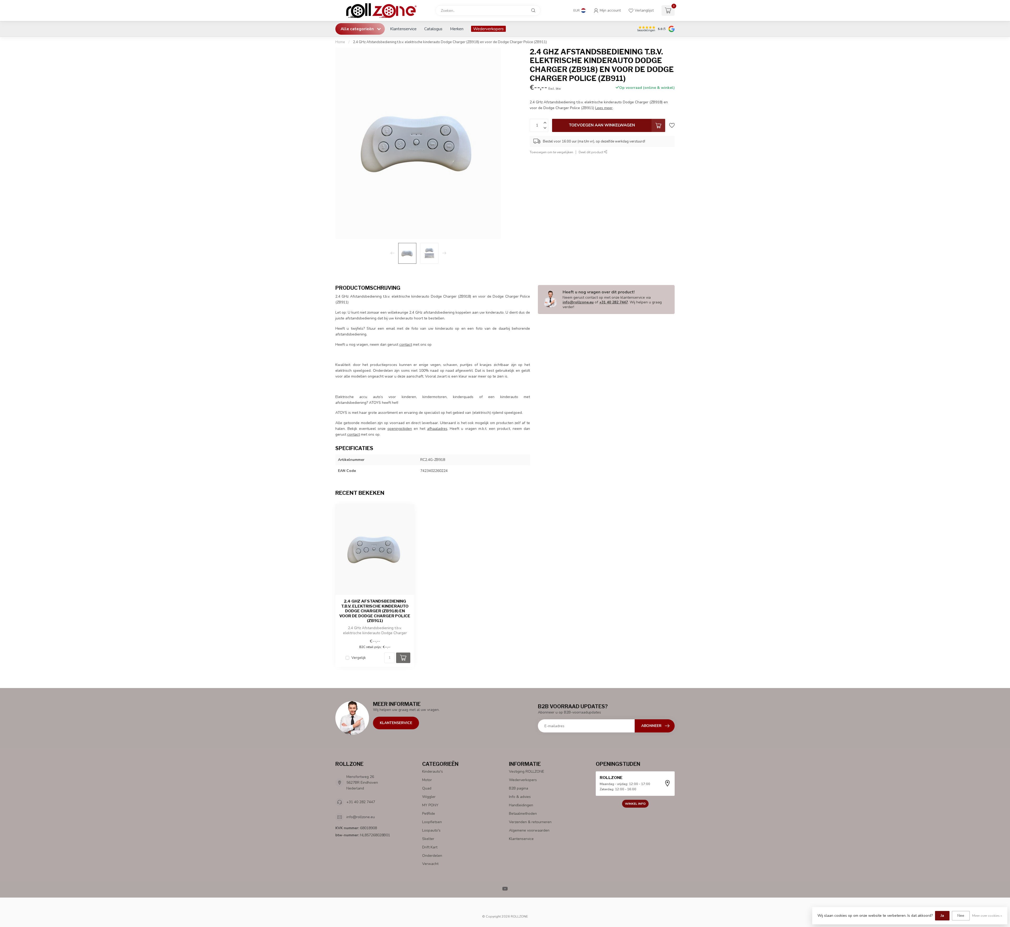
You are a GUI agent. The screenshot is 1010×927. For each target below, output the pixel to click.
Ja (942, 915)
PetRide (428, 813)
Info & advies (520, 796)
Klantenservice (403, 29)
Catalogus (433, 29)
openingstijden (399, 428)
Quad (426, 788)
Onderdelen (432, 855)
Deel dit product (591, 152)
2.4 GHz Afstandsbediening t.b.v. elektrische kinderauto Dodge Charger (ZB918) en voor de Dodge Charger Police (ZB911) (450, 42)
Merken (456, 29)
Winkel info (635, 804)
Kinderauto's (432, 771)
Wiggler (429, 796)
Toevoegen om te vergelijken (551, 152)
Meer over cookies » (987, 915)
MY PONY (430, 805)
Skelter (428, 838)
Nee (960, 915)
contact (405, 344)
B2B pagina (518, 788)
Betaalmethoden (523, 813)
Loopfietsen (432, 821)
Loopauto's (431, 830)
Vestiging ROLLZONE (526, 771)
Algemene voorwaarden (529, 830)
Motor (427, 779)
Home (340, 42)
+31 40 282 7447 (613, 302)
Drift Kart (429, 847)
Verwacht (430, 863)
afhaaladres (437, 428)
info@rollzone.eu (578, 302)
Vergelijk (358, 658)
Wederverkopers (488, 29)
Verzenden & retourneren (530, 821)
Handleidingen (521, 805)
